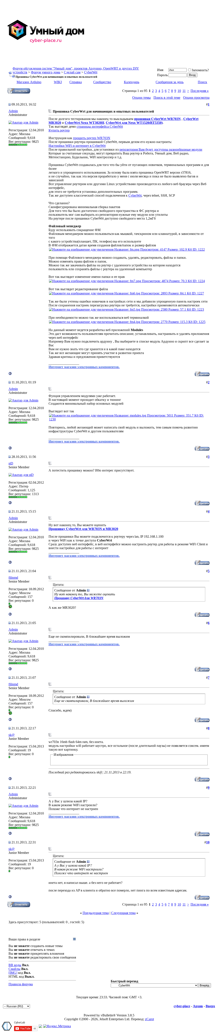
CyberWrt (90, 72)
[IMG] (13, 972)
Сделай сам (72, 72)
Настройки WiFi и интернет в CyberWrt (77, 145)
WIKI (58, 82)
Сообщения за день (170, 82)
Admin (13, 111)
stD (11, 463)
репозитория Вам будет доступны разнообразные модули (160, 149)
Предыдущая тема (96, 913)
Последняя (200, 91)
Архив (198, 1006)
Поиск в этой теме (166, 97)
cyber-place (182, 1006)
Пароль (162, 75)
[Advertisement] (151, 31)
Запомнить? (200, 70)
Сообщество (102, 82)
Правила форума (21, 984)
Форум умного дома (45, 72)
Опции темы (141, 97)
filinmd (13, 577)
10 (179, 91)
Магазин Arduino (29, 82)
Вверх (210, 1006)
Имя (160, 70)
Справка (75, 82)
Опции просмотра (196, 97)
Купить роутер (59, 130)
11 (184, 91)
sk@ (12, 735)
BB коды (15, 965)
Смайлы (14, 969)
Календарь (131, 82)
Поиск (202, 82)
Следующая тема (123, 913)
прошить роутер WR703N (91, 138)
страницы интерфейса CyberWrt (100, 126)
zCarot (149, 1019)
